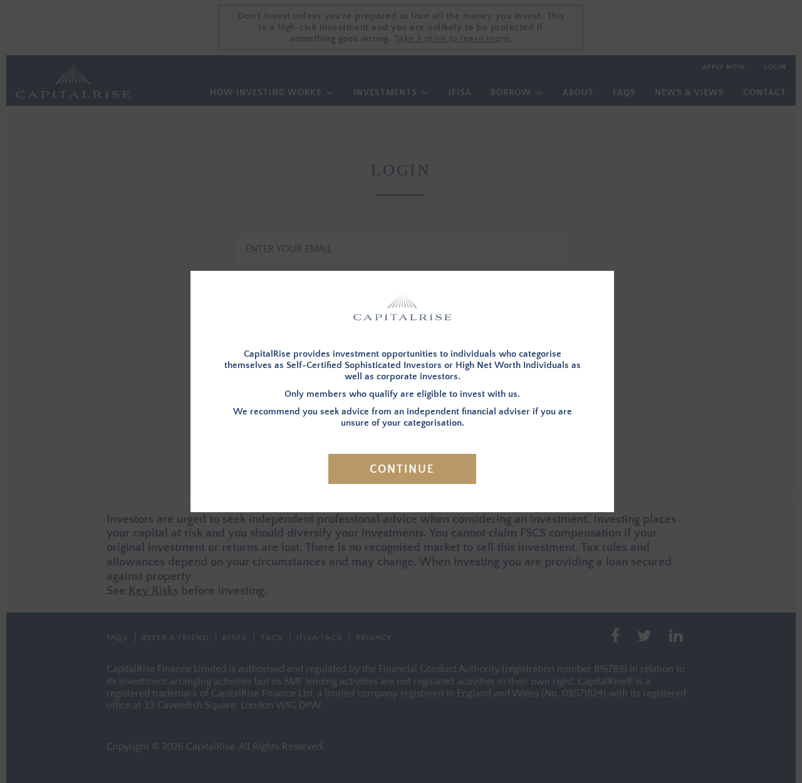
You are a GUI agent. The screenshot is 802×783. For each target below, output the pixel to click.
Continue (402, 469)
